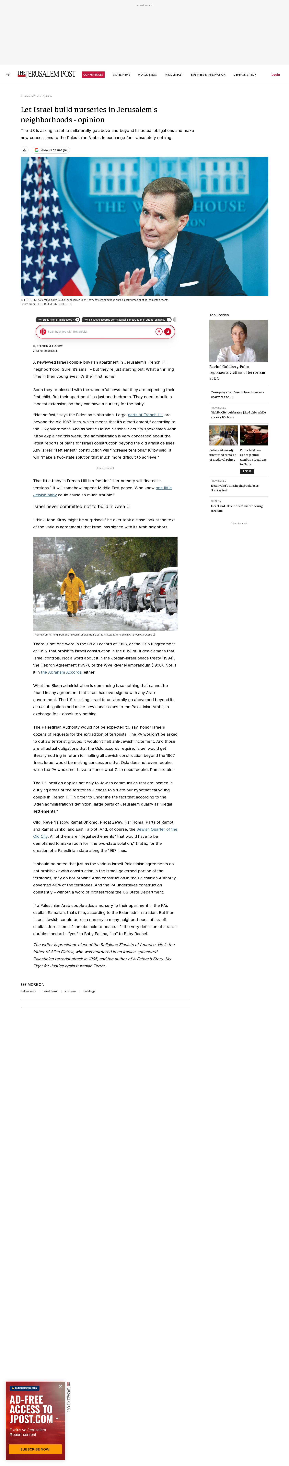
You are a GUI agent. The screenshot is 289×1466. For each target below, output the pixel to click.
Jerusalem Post (30, 96)
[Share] (25, 150)
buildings (89, 991)
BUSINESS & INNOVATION (208, 74)
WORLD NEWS (147, 74)
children (70, 991)
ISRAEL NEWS (121, 74)
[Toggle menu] (8, 74)
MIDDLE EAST (174, 74)
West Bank (50, 991)
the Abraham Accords (61, 672)
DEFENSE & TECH (244, 74)
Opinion (47, 96)
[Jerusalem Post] (44, 74)
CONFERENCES (93, 74)
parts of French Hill (145, 414)
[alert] (35, 1421)
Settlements (28, 991)
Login (276, 75)
